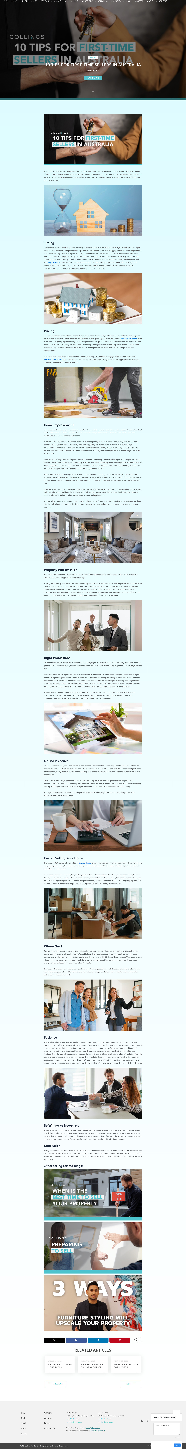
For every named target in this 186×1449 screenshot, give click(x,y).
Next (128, 1384)
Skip (171, 1445)
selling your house (84, 863)
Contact (163, 1)
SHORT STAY (87, 1)
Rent (76, 1)
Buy (35, 1)
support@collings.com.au (97, 1430)
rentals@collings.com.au (93, 1428)
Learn (128, 1)
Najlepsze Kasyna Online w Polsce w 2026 (92, 1366)
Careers (139, 1)
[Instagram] (147, 1421)
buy (122, 766)
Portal (25, 1)
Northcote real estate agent (55, 359)
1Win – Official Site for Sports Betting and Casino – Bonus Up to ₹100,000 (126, 1366)
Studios (117, 1)
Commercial (103, 1)
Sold (58, 1)
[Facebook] (142, 1421)
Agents (151, 1)
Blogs (93, 58)
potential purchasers (129, 339)
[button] (54, 1340)
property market (54, 262)
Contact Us (49, 1428)
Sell (67, 1)
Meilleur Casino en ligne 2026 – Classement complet (60, 1366)
